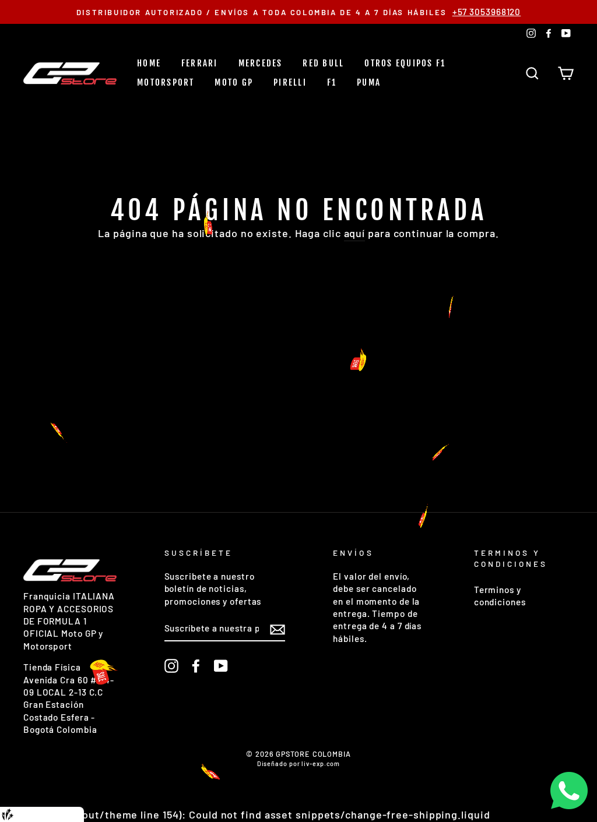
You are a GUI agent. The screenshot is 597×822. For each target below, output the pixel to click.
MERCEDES (260, 63)
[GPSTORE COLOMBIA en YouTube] (221, 666)
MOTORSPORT (166, 82)
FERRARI (199, 63)
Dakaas (65, 814)
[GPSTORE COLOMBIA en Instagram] (171, 666)
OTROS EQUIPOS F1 (404, 63)
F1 (332, 82)
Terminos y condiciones (500, 595)
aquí (355, 233)
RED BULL (323, 63)
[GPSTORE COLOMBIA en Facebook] (196, 666)
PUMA (369, 82)
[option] (298, 12)
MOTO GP (234, 82)
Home (149, 63)
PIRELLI (290, 82)
